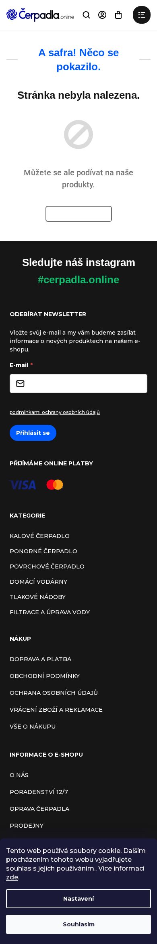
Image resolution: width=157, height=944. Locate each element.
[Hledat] (86, 15)
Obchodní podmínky (45, 676)
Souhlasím (79, 924)
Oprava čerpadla (39, 808)
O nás (19, 775)
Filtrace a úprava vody (50, 612)
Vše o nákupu (33, 726)
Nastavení (78, 898)
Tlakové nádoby (38, 597)
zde (12, 877)
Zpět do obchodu (78, 213)
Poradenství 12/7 (39, 792)
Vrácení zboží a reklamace (56, 709)
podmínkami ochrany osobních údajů (55, 412)
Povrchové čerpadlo (47, 566)
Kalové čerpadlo (40, 536)
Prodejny (26, 825)
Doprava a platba (40, 659)
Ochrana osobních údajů (54, 692)
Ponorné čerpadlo (43, 551)
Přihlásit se (33, 432)
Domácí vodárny (38, 581)
